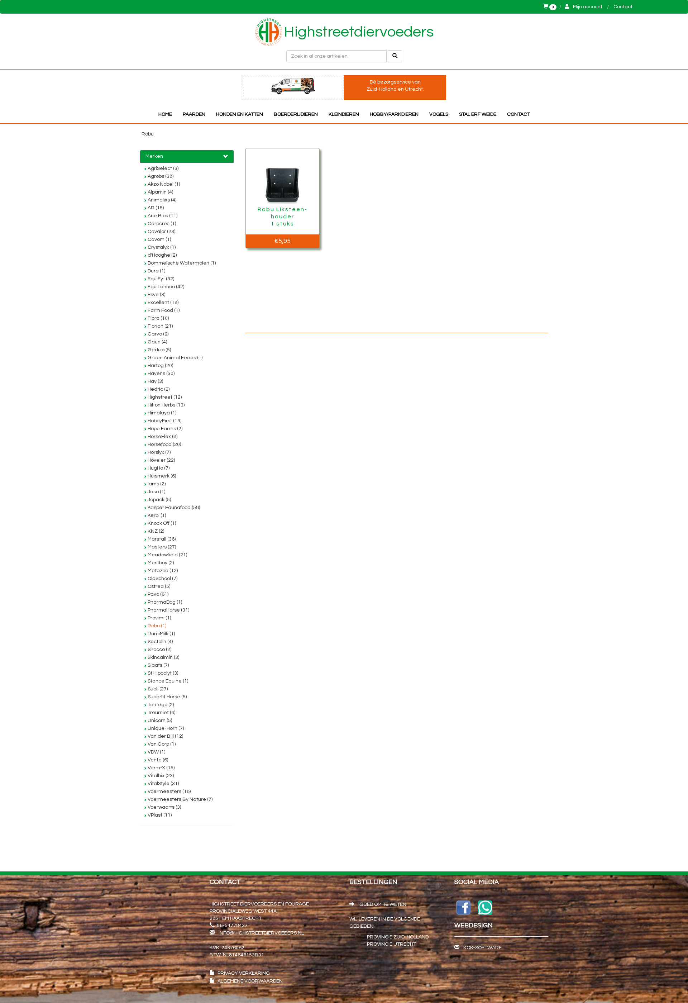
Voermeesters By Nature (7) (179, 799)
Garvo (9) (157, 334)
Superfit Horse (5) (167, 696)
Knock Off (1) (161, 523)
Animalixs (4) (161, 200)
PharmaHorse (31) (168, 610)
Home (165, 114)
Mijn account (587, 6)
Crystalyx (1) (161, 247)
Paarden (194, 114)
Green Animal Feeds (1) (174, 357)
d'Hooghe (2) (162, 255)
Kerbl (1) (156, 515)
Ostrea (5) (158, 586)
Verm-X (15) (161, 767)
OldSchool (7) (162, 578)
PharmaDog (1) (164, 602)
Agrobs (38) (160, 176)
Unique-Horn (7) (165, 728)
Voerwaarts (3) (164, 807)
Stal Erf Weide (477, 114)
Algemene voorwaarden (250, 981)
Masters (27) (161, 547)
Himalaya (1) (161, 412)
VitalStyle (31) (163, 783)
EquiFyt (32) (160, 278)
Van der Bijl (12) (165, 736)
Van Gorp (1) (161, 744)
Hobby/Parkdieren (394, 114)
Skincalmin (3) (163, 657)
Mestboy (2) (160, 562)
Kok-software (482, 947)
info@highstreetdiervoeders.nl (261, 933)
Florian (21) (160, 326)
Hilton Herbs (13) (166, 405)
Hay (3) (155, 381)
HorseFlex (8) (162, 436)
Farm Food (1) (163, 310)
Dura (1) (156, 271)
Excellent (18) (162, 302)
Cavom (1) (159, 239)
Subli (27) (157, 688)
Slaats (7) (158, 665)
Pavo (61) (157, 594)
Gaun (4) (157, 341)
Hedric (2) (158, 389)
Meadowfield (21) (167, 554)
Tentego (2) (160, 704)
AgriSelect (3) (162, 168)
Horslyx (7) (159, 452)
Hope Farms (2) (164, 428)
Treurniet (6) (161, 712)
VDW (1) (156, 752)
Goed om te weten (382, 904)
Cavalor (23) (161, 231)
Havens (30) (161, 373)
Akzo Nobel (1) (163, 184)
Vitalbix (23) (160, 775)
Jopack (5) (159, 499)
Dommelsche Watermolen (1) (181, 263)
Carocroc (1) (161, 223)
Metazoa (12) (162, 570)
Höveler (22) (161, 460)
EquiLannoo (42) (165, 286)
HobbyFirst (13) (164, 420)
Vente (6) (157, 759)
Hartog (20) (160, 365)
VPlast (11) (159, 815)
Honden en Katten (239, 114)
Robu (148, 134)
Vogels (438, 114)
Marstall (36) (161, 539)
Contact (622, 6)
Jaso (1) (156, 491)
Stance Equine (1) (167, 681)
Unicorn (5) (159, 720)
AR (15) (155, 207)
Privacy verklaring (244, 973)
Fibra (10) (158, 318)
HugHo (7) (158, 468)
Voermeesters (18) (169, 791)
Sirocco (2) (159, 649)
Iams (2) (156, 483)
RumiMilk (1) (161, 633)
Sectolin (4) (160, 641)
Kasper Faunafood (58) (173, 507)
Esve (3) (156, 294)
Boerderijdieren (296, 114)
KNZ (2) (155, 531)
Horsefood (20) (164, 444)
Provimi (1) (159, 618)
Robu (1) (156, 625)
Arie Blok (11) (162, 215)
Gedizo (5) (159, 349)
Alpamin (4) (160, 192)
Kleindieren (344, 114)
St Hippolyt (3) (162, 673)
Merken (154, 156)
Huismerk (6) (161, 476)
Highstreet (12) (164, 397)
